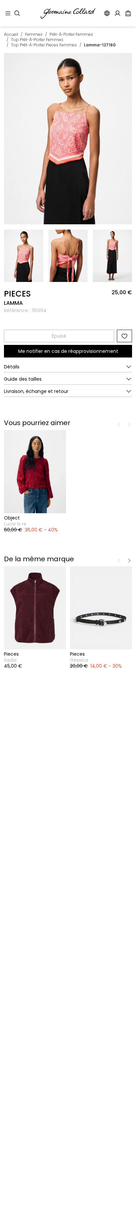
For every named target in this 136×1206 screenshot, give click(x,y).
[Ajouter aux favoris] (124, 336)
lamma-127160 (100, 45)
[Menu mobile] (8, 13)
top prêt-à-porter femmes (37, 39)
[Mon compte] (117, 13)
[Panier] (128, 13)
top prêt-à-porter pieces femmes (44, 45)
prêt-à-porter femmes (71, 34)
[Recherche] (17, 13)
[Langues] (107, 13)
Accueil (11, 34)
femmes (34, 34)
